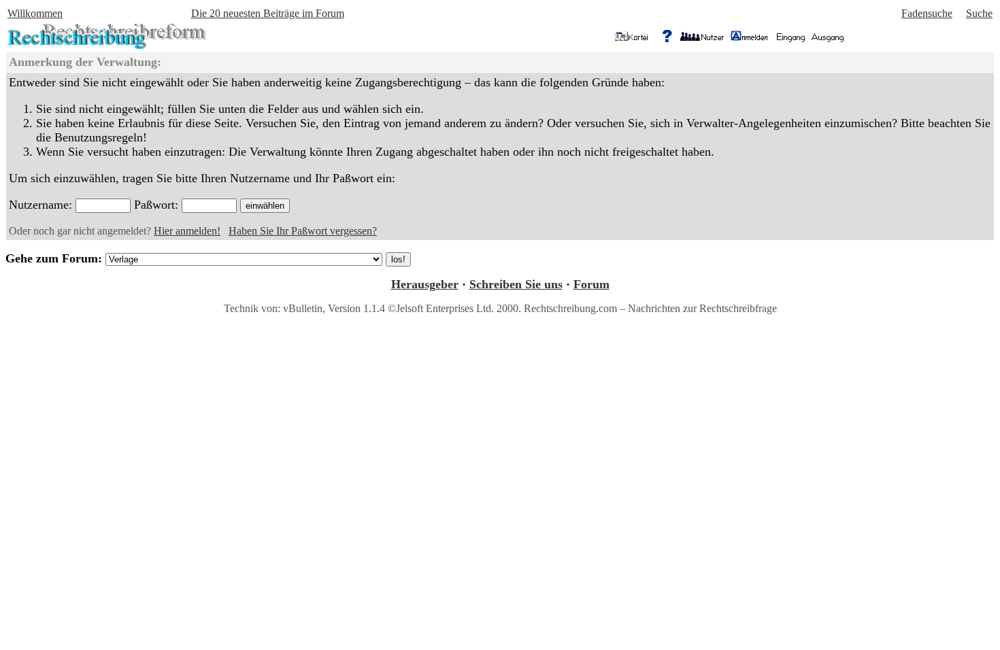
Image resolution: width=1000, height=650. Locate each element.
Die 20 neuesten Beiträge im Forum (267, 13)
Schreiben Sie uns (516, 284)
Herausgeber (425, 284)
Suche (979, 13)
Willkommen (35, 13)
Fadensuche (926, 13)
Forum (591, 284)
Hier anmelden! (187, 231)
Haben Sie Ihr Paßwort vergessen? (303, 231)
